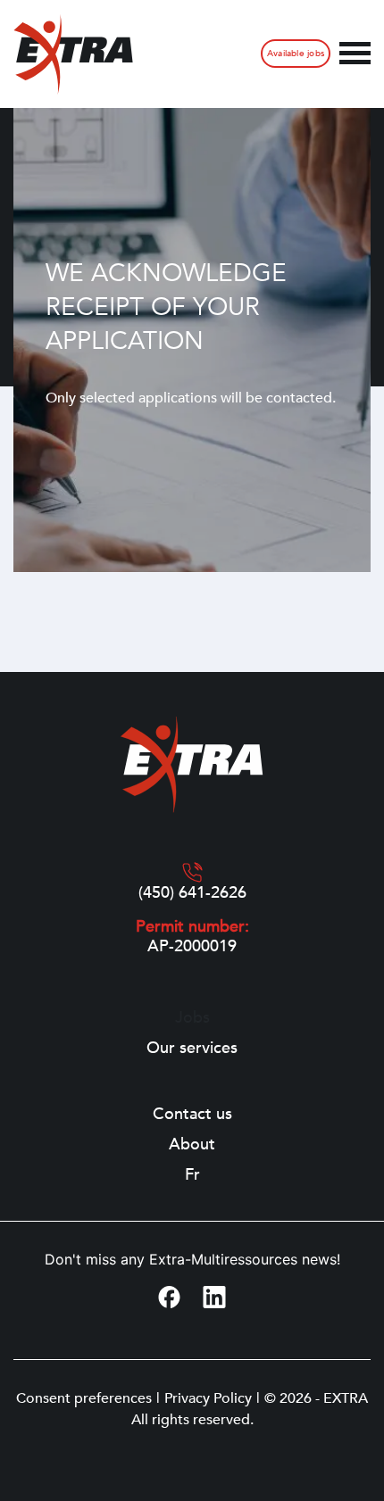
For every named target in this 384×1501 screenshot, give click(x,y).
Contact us (192, 1114)
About (192, 1145)
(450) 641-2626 (192, 893)
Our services (192, 1048)
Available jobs (295, 53)
